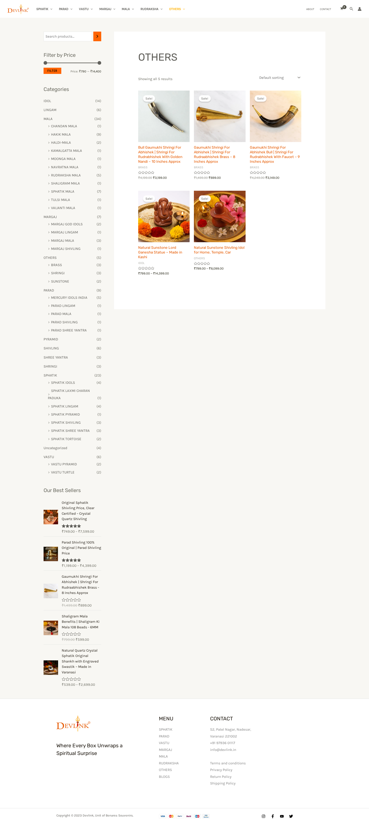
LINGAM (50, 110)
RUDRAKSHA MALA (66, 175)
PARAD (63, 9)
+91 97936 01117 (222, 743)
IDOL (47, 101)
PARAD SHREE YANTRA (69, 330)
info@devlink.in (223, 750)
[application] (50, 9)
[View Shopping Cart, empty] (341, 9)
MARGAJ (105, 9)
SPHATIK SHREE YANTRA (70, 430)
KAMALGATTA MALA (66, 150)
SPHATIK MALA (62, 191)
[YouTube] (282, 816)
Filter (52, 70)
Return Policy (220, 776)
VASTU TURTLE (63, 472)
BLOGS (164, 776)
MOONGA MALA (63, 159)
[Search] (97, 36)
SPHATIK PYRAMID (65, 414)
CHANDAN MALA (64, 126)
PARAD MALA (61, 314)
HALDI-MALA (61, 142)
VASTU (84, 9)
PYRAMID (51, 339)
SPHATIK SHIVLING (66, 422)
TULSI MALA (60, 200)
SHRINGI (58, 273)
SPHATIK (42, 9)
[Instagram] (263, 816)
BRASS (56, 265)
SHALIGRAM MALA (65, 183)
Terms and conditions (228, 763)
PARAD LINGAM (63, 305)
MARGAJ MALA (62, 240)
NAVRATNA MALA (64, 167)
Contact (325, 9)
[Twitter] (291, 816)
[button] (351, 9)
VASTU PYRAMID (64, 464)
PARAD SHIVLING (64, 322)
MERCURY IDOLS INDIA (69, 297)
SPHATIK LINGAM (64, 406)
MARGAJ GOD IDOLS (67, 224)
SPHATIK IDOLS (63, 382)
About (310, 9)
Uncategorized (55, 448)
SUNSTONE (60, 281)
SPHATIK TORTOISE (66, 439)
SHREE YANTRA (56, 357)
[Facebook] (273, 816)
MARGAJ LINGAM (64, 232)
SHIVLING (51, 348)
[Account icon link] (360, 9)
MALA (126, 9)
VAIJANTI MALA (63, 208)
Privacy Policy (221, 770)
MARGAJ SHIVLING (66, 248)
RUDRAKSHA (149, 9)
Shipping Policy (223, 783)
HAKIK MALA (61, 134)
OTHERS (175, 9)
